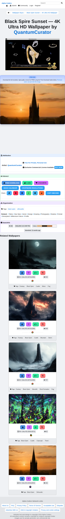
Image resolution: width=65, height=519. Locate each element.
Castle (38, 286)
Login (31, 5)
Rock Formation (44, 389)
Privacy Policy (21, 505)
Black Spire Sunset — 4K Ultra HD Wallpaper (42, 13)
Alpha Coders (7, 3)
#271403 (44, 226)
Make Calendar (10, 188)
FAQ (12, 505)
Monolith (34, 389)
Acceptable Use (49, 505)
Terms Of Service (35, 505)
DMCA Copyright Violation (29, 510)
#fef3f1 (54, 226)
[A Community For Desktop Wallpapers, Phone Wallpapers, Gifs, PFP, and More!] (8, 13)
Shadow (53, 214)
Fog (49, 286)
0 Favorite (41, 183)
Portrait (59, 214)
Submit (13, 5)
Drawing (36, 214)
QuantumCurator (32, 32)
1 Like (28, 183)
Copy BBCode (53, 193)
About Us (5, 505)
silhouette (20, 209)
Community (24, 5)
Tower (47, 440)
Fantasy (22, 286)
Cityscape (40, 440)
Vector (24, 214)
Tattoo (10, 214)
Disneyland (5, 216)
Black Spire (30, 286)
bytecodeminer (39, 435)
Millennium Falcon (17, 216)
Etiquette (60, 505)
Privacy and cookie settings (50, 510)
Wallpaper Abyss (18, 13)
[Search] (61, 3)
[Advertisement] (32, 138)
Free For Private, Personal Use (36, 163)
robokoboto (38, 281)
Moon (44, 286)
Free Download (12, 183)
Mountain (43, 337)
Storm (50, 337)
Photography (45, 214)
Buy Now (58, 167)
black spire (11, 209)
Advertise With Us (12, 510)
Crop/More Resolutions (32, 188)
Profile (26, 216)
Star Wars (17, 214)
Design (30, 214)
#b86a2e (49, 226)
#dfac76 (39, 226)
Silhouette (39, 492)
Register (38, 5)
